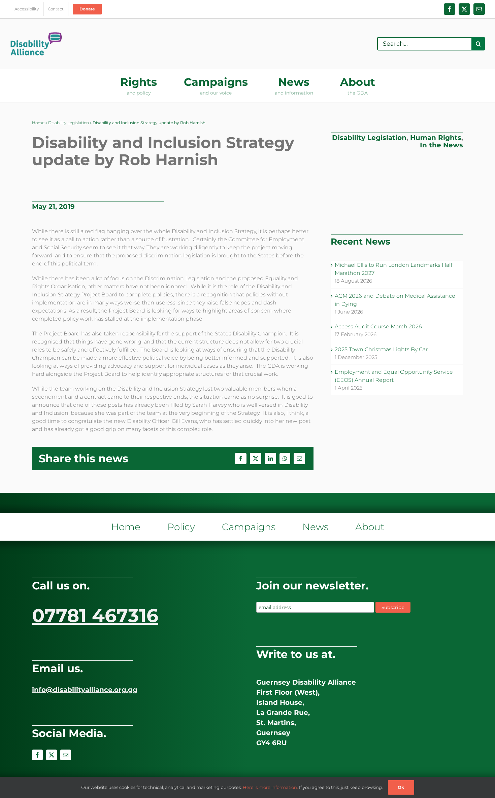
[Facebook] (240, 458)
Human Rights (435, 138)
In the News (441, 145)
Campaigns (248, 527)
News (315, 527)
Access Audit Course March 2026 (378, 326)
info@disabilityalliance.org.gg (84, 690)
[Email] (299, 458)
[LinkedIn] (270, 458)
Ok (401, 787)
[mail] (65, 755)
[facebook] (37, 755)
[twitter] (51, 755)
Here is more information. (270, 787)
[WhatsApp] (285, 458)
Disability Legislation (68, 122)
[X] (255, 458)
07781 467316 (95, 615)
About (369, 527)
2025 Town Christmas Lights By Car (381, 349)
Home (38, 122)
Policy (181, 527)
